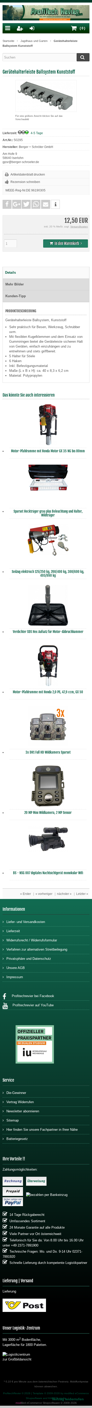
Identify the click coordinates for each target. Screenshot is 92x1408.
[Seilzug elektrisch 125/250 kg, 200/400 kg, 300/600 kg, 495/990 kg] (48, 546)
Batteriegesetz (17, 1139)
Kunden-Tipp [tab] (15, 296)
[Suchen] (83, 57)
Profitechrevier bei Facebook (31, 996)
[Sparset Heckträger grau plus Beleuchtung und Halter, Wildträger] (48, 486)
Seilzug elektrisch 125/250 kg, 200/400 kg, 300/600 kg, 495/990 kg (48, 574)
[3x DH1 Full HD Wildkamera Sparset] (48, 727)
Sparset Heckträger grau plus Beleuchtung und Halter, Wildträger (48, 513)
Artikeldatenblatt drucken (27, 174)
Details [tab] (10, 272)
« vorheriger (44, 894)
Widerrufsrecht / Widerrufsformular (31, 940)
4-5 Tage (37, 133)
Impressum (14, 977)
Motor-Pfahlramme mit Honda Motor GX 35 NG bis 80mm (48, 451)
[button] (7, 204)
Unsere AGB (15, 968)
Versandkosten (79, 226)
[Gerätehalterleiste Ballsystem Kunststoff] (46, 109)
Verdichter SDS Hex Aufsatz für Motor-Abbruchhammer (48, 632)
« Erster (25, 894)
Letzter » (82, 894)
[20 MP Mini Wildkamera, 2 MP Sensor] (48, 787)
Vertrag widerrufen (68, 1399)
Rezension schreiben (25, 182)
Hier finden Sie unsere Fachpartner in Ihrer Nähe (42, 1130)
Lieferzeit (13, 931)
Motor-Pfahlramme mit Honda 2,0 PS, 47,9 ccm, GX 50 (48, 692)
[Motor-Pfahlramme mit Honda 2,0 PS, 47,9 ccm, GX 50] (48, 667)
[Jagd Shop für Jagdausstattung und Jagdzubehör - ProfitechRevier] (46, 13)
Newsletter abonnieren (22, 1111)
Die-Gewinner (16, 1093)
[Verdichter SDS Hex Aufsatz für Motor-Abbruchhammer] (48, 606)
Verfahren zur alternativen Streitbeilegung (36, 949)
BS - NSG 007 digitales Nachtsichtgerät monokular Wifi (48, 873)
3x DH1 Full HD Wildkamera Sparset (48, 752)
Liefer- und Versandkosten (25, 922)
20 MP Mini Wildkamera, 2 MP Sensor (48, 813)
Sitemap (12, 1120)
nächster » (64, 894)
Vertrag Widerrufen (20, 1102)
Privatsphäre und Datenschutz (28, 959)
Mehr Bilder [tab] (14, 284)
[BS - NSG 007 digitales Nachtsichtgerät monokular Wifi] (48, 847)
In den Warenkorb (66, 244)
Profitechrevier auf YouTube (32, 1005)
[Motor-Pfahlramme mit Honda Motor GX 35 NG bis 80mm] (48, 426)
